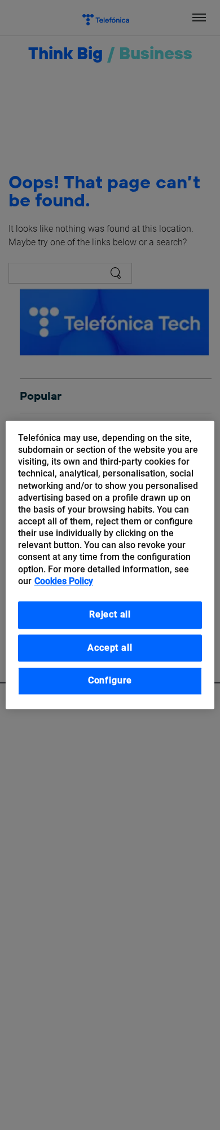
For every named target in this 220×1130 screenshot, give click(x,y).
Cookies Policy (63, 581)
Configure (110, 681)
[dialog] (110, 565)
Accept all (109, 647)
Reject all (110, 614)
